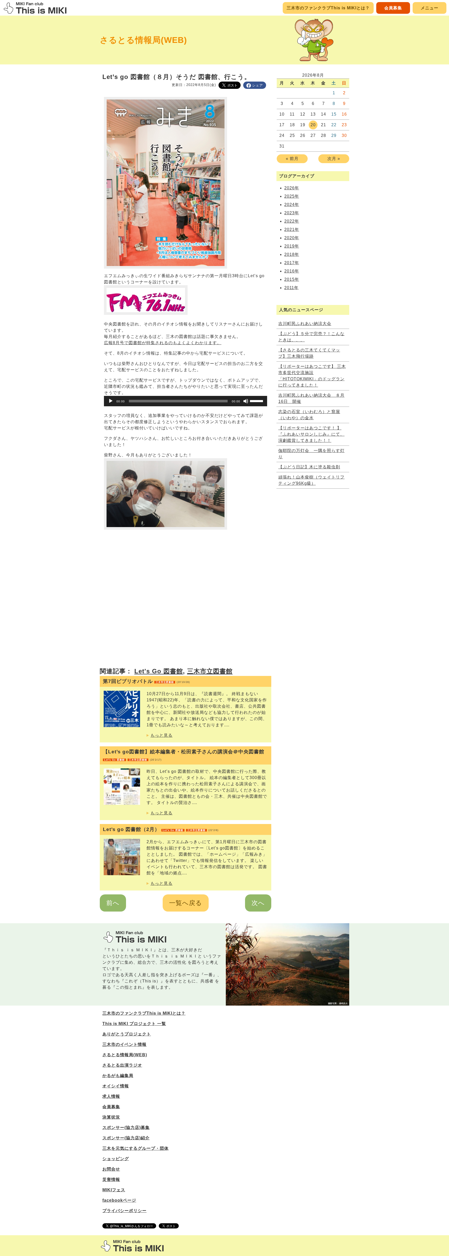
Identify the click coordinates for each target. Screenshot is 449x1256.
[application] (185, 401)
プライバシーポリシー (124, 1210)
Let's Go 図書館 (158, 671)
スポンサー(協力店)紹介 (126, 1138)
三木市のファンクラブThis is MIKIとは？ (328, 8)
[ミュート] (245, 401)
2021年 (291, 229)
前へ (113, 902)
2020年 (291, 238)
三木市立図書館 (210, 671)
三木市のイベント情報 (124, 1044)
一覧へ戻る (185, 902)
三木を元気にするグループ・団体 (135, 1148)
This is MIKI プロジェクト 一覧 (134, 1023)
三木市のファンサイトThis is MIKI (132, 1246)
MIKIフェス (113, 1190)
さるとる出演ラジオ (122, 1065)
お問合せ (111, 1169)
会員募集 (393, 8)
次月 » (333, 158)
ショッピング (115, 1159)
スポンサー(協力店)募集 (126, 1127)
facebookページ (119, 1200)
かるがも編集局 (117, 1075)
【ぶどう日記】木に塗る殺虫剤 (309, 467)
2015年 (291, 279)
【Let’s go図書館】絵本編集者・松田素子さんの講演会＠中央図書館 (183, 755)
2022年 (291, 221)
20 (313, 125)
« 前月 (292, 158)
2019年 (291, 246)
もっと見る (161, 735)
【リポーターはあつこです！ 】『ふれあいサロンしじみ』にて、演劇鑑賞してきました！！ (311, 434)
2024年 (291, 204)
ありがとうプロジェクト (126, 1034)
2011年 (291, 287)
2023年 (291, 213)
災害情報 (111, 1179)
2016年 (291, 271)
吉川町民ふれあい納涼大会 (304, 323)
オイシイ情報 (115, 1086)
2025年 (291, 196)
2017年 (291, 263)
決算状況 (111, 1117)
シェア (257, 85)
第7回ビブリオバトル (146, 681)
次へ (258, 902)
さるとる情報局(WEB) (143, 40)
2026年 (291, 188)
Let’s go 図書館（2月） (161, 829)
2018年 (291, 254)
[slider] (257, 400)
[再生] (110, 401)
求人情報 (111, 1096)
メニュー (429, 8)
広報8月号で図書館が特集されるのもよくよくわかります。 (162, 343)
